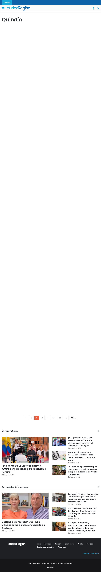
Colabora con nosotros (45, 547)
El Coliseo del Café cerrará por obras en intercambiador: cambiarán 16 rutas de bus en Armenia (17, 353)
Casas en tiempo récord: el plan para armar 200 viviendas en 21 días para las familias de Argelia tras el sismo (82, 470)
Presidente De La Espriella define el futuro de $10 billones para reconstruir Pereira (24, 468)
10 (53, 418)
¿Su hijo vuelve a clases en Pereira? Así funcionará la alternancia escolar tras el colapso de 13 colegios (80, 442)
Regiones (47, 544)
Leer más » (9, 88)
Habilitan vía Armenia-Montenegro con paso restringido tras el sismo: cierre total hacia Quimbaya (51, 43)
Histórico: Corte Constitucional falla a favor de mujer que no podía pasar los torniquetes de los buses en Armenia (83, 276)
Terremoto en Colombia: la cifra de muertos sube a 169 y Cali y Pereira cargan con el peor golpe (83, 202)
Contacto (90, 544)
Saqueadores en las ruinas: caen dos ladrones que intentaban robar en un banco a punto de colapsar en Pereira (83, 498)
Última (73, 418)
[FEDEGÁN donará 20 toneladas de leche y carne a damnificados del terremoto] (17, 64)
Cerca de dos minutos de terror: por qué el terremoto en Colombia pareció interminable (48, 202)
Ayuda (80, 544)
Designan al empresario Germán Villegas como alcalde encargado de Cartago (23, 525)
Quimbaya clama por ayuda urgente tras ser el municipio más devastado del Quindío (17, 117)
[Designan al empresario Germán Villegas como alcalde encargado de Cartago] (25, 506)
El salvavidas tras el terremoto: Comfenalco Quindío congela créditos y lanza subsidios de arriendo (82, 512)
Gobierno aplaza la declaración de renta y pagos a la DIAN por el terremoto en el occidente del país (52, 125)
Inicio (39, 544)
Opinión (58, 544)
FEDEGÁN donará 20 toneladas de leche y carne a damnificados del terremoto (17, 38)
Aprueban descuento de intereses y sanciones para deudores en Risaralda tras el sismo (81, 456)
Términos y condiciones (91, 553)
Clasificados (69, 544)
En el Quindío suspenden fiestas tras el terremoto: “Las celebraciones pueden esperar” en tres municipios (16, 207)
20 (60, 418)
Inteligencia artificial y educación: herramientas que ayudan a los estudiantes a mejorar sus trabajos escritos (82, 527)
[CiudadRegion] (18, 8)
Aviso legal (62, 547)
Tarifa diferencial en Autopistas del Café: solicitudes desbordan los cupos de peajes (52, 348)
